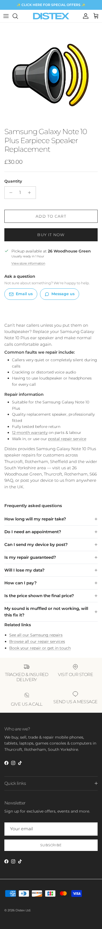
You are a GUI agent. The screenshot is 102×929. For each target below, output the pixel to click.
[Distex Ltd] (51, 16)
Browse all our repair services (37, 641)
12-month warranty (30, 432)
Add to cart (51, 216)
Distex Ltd (23, 910)
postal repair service (67, 438)
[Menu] (6, 16)
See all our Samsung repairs (36, 634)
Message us (63, 294)
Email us (24, 294)
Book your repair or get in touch (40, 648)
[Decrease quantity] (9, 193)
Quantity (13, 181)
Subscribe (51, 845)
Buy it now (50, 234)
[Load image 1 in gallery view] (51, 74)
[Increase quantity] (31, 193)
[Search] (18, 16)
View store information (28, 263)
